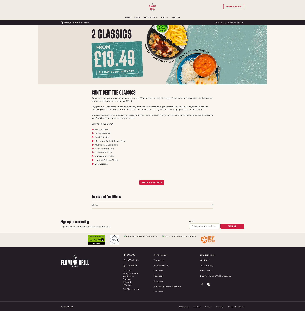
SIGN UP (232, 226)
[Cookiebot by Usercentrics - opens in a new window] (69, 22)
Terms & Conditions (236, 307)
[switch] (122, 22)
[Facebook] (202, 284)
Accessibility (184, 307)
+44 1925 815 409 (131, 260)
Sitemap (219, 307)
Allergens (158, 281)
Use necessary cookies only (230, 14)
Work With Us (207, 271)
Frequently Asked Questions (167, 286)
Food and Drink (161, 265)
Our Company (207, 265)
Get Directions (129, 289)
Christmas (158, 292)
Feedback (158, 276)
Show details (178, 22)
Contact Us (159, 260)
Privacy (208, 307)
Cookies (197, 307)
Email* (192, 221)
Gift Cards (158, 271)
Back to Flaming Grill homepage (215, 276)
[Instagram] (209, 284)
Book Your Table (152, 182)
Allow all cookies (231, 6)
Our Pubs (204, 260)
